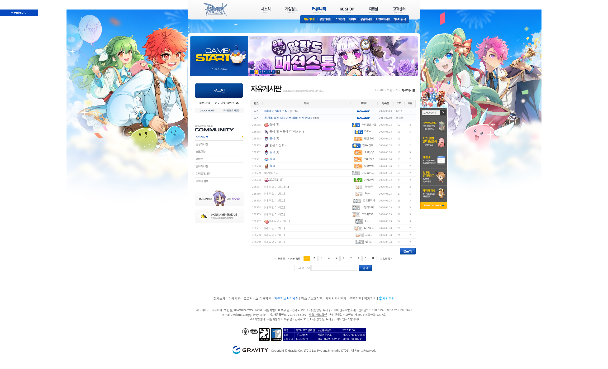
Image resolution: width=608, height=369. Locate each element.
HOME (379, 90)
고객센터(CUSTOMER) (399, 10)
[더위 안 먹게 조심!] (276, 111)
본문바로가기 (8, 2)
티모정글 (369, 227)
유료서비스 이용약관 (257, 298)
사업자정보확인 (318, 314)
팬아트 (352, 19)
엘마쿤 (368, 241)
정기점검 (370, 298)
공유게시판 (366, 19)
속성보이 (369, 165)
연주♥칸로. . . (368, 145)
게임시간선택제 (336, 298)
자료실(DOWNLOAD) (373, 10)
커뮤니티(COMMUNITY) (319, 10)
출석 (272, 124)
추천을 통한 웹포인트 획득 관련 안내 (287, 118)
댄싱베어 (369, 138)
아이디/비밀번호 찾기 (227, 103)
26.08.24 (274, 179)
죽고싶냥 (369, 152)
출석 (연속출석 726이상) (284, 131)
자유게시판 (309, 19)
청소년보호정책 (311, 298)
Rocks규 (369, 186)
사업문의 (388, 298)
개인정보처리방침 (286, 298)
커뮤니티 (392, 90)
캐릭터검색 (219, 181)
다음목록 (385, 258)
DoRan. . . (368, 131)
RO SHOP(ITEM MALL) (347, 10)
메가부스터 (271, 173)
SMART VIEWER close (434, 206)
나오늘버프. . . (369, 172)
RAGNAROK (215, 10)
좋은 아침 (275, 145)
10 (373, 258)
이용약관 (234, 298)
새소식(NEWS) (265, 10)
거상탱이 (369, 179)
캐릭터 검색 (401, 19)
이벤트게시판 (383, 19)
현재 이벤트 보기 (278, 72)
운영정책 (355, 298)
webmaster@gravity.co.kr (249, 314)
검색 (365, 268)
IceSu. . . (368, 221)
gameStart (219, 51)
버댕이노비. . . (369, 207)
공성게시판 (326, 19)
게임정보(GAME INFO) (292, 10)
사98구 (368, 234)
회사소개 (220, 298)
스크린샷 (340, 19)
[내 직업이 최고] (274, 186)
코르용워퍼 (369, 200)
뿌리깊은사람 (369, 124)
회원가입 (204, 103)
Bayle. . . (368, 193)
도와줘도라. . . (369, 214)
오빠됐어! (369, 159)
